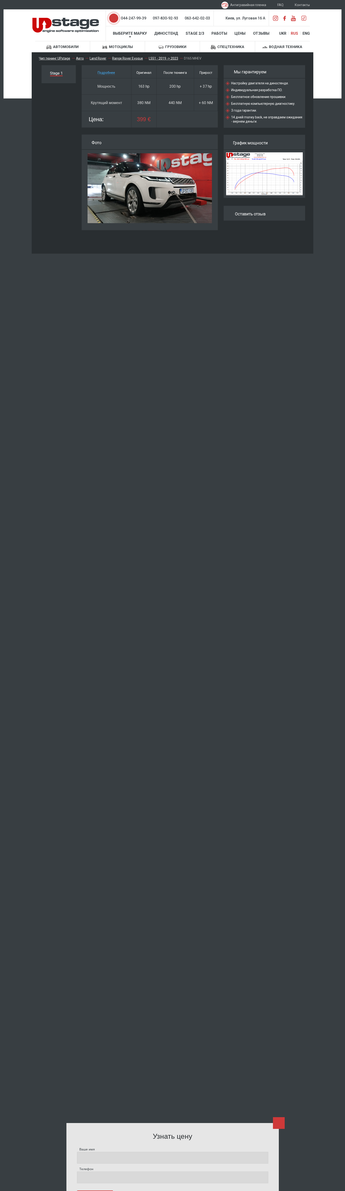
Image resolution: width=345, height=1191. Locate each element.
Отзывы (261, 33)
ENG (306, 33)
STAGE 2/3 (195, 33)
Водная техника (285, 47)
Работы (219, 33)
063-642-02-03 (197, 18)
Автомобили (65, 47)
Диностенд (166, 33)
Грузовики (175, 47)
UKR (282, 33)
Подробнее (106, 73)
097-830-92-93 (165, 18)
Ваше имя (87, 1149)
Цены (239, 33)
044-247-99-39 (133, 18)
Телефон (86, 1169)
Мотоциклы (120, 47)
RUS (294, 33)
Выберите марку (130, 33)
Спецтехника (230, 47)
